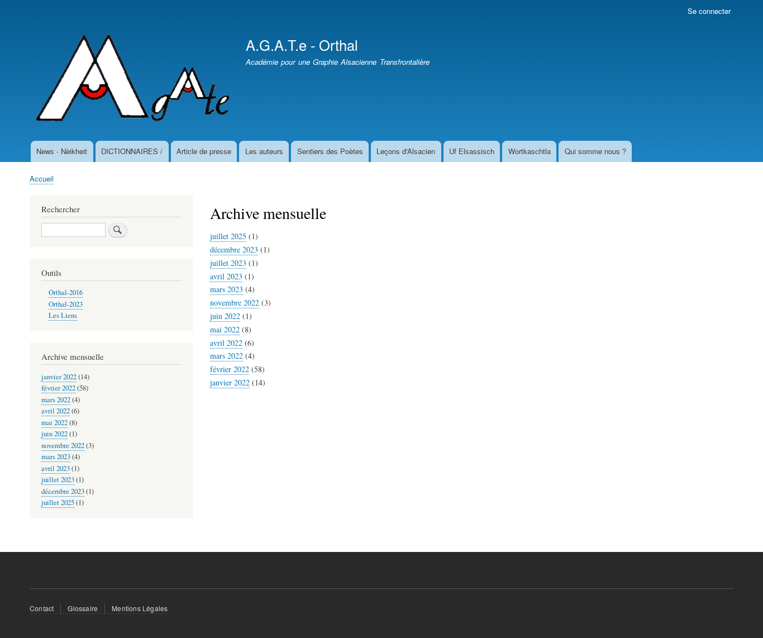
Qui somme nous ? (595, 151)
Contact (42, 608)
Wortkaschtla (529, 151)
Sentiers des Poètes (330, 151)
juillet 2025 (228, 236)
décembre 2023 (234, 249)
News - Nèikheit (61, 151)
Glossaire (83, 608)
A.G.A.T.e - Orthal (302, 45)
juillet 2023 (228, 263)
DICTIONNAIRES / (132, 151)
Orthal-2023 (66, 304)
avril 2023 (226, 276)
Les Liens (63, 315)
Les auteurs (264, 151)
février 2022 (229, 369)
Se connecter (709, 11)
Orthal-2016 (66, 292)
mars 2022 (226, 355)
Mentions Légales (140, 608)
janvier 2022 (230, 382)
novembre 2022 (234, 302)
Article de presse (204, 151)
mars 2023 (226, 289)
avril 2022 (226, 342)
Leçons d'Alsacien (405, 151)
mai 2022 (225, 329)
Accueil (42, 178)
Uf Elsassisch (471, 151)
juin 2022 (225, 316)
